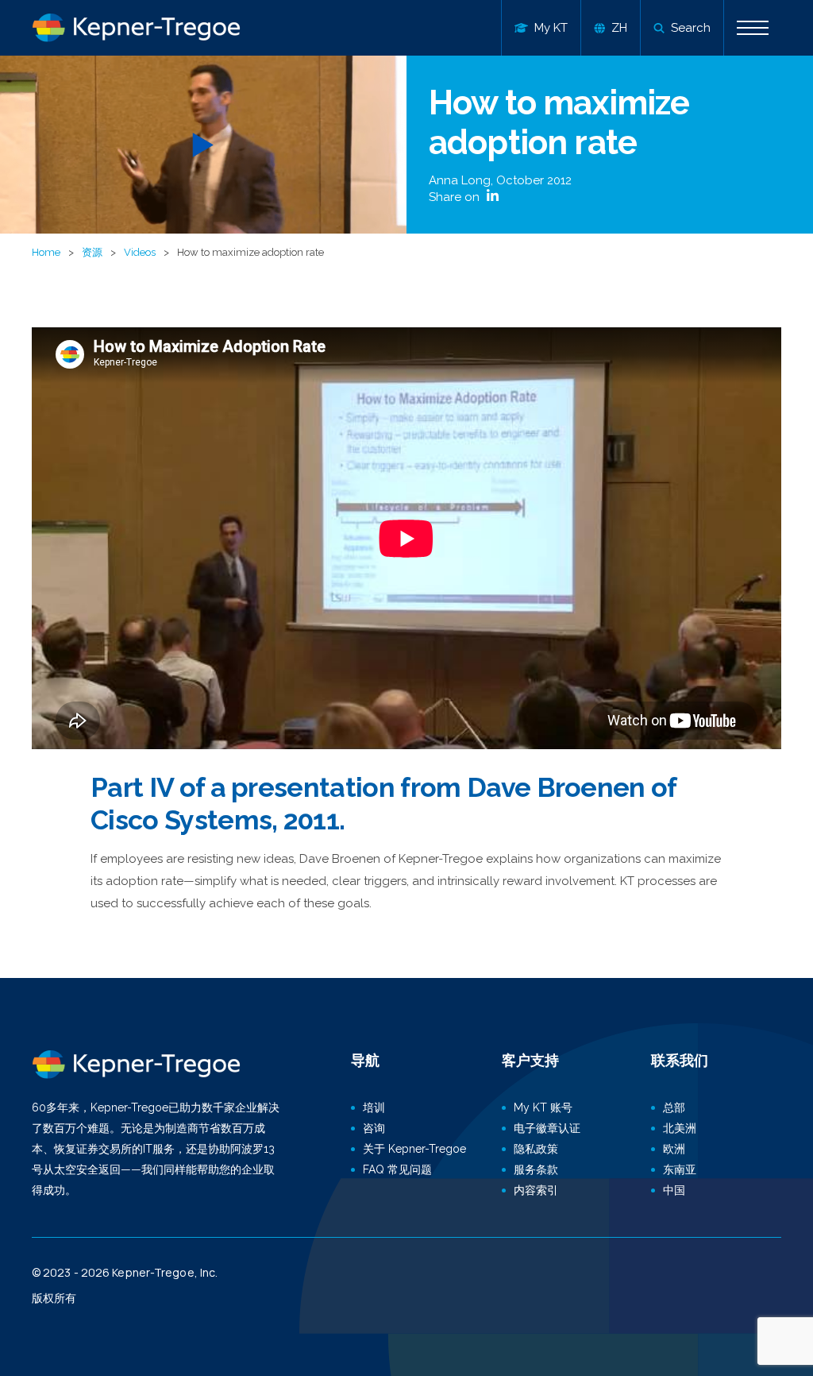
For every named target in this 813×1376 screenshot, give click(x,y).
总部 (674, 1107)
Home (46, 252)
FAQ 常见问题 (397, 1169)
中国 (674, 1190)
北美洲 (679, 1128)
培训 (374, 1107)
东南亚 (679, 1169)
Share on (456, 197)
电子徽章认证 (547, 1128)
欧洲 (674, 1148)
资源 (92, 252)
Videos (140, 252)
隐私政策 (536, 1148)
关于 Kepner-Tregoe (414, 1148)
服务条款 (536, 1169)
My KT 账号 (543, 1107)
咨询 (374, 1128)
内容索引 (536, 1190)
